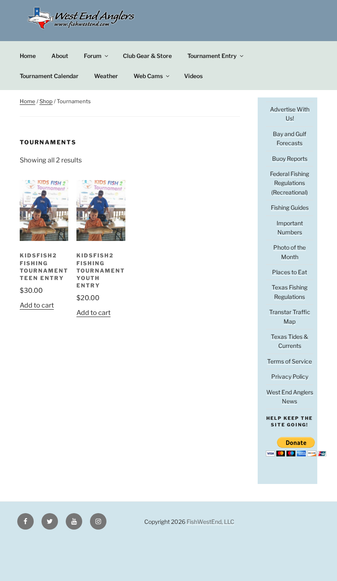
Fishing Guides (290, 207)
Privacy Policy (289, 376)
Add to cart (37, 305)
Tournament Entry (212, 55)
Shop (46, 101)
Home (28, 55)
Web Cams (148, 75)
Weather (106, 75)
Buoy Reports (289, 158)
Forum (93, 55)
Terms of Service (289, 361)
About (59, 55)
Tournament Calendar (49, 75)
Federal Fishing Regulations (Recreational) (289, 183)
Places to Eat (289, 272)
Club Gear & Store (147, 55)
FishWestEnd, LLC (210, 521)
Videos (193, 75)
